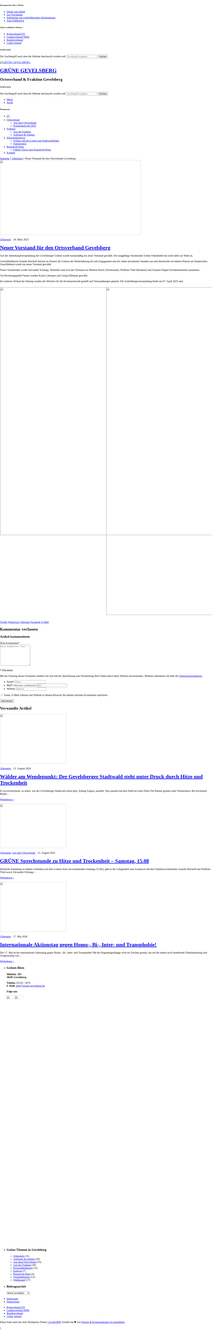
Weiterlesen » (7, 799)
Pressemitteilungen (23, 1268)
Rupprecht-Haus (15, 146)
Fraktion (11, 128)
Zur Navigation (15, 14)
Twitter (3, 622)
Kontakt (11, 152)
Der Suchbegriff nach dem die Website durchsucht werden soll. (33, 56)
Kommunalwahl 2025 (24, 125)
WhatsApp (13, 622)
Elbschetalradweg (16, 137)
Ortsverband (13, 119)
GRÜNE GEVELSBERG (28, 70)
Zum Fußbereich (15, 20)
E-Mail (45, 622)
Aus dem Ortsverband (24, 122)
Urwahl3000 (54, 1322)
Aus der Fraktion (22, 131)
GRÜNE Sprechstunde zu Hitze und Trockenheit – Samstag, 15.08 (74, 861)
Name (10, 681)
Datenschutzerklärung (190, 676)
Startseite (4, 158)
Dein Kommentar (10, 643)
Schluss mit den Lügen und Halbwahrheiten (36, 140)
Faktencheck (19, 143)
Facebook (35, 622)
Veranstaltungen (21, 1277)
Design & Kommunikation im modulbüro (103, 1322)
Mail (21, 685)
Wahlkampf (19, 1280)
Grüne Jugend (14, 43)
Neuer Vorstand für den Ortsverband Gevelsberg (55, 248)
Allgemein (17, 158)
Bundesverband (15, 40)
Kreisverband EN (16, 34)
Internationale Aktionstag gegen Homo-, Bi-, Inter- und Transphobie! (78, 945)
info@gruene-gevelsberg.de (30, 985)
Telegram (25, 622)
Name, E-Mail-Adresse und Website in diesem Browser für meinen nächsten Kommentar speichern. (56, 695)
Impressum (12, 1298)
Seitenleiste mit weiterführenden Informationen (31, 17)
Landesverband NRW (18, 37)
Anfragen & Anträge (24, 134)
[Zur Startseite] (15, 62)
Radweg (17, 1271)
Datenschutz (13, 1301)
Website (11, 688)
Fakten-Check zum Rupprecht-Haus (32, 149)
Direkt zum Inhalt (16, 11)
